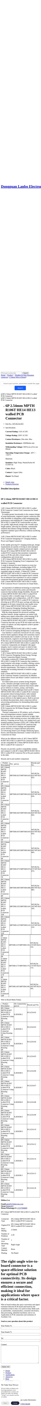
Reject (5, 1403)
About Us (9, 1377)
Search (20, 388)
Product (10, 375)
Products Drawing (12, 484)
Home (3, 375)
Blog (7, 1379)
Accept (15, 1403)
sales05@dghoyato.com (14, 1204)
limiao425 (9, 1206)
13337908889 (22, 1208)
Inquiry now (9, 482)
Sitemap (21, 1402)
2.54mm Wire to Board (17, 377)
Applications (10, 1375)
